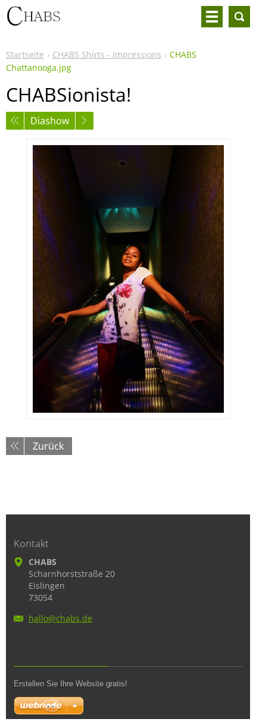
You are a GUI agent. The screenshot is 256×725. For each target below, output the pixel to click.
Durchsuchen (239, 16)
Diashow (49, 120)
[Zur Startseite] (33, 21)
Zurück (48, 446)
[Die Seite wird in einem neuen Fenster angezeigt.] (128, 279)
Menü (212, 16)
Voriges (15, 121)
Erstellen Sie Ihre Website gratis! (70, 683)
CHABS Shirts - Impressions (106, 54)
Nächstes (84, 121)
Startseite (25, 54)
